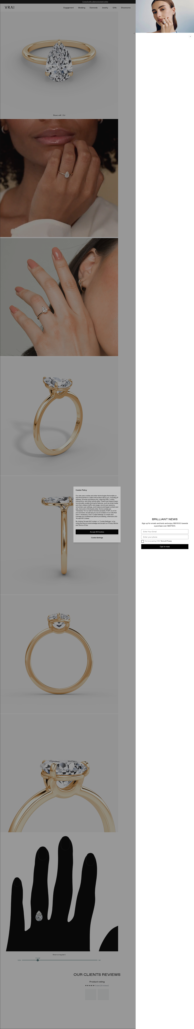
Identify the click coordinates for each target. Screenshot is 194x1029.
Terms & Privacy (166, 541)
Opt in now (165, 546)
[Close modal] (97, 514)
